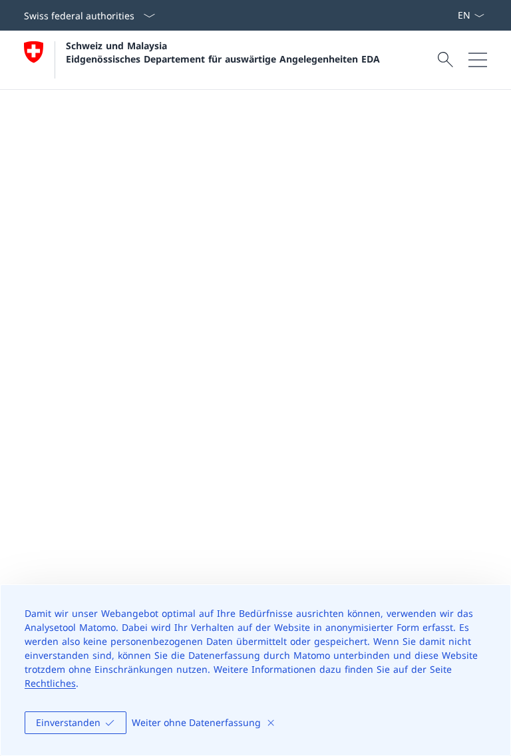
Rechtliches (50, 683)
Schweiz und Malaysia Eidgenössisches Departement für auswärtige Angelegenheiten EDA (223, 52)
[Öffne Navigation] (478, 60)
